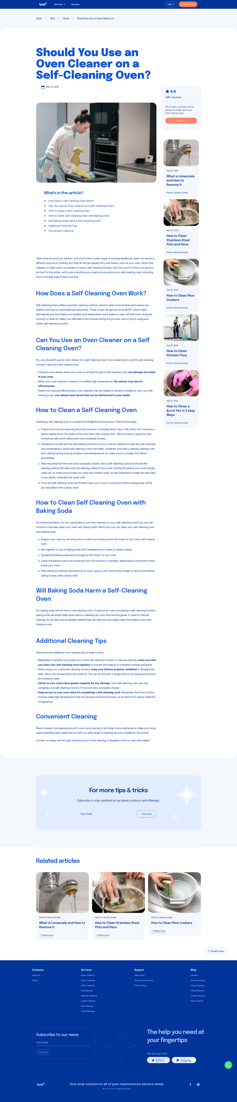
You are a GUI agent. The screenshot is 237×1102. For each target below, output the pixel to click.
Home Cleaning (88, 975)
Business (75, 4)
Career (35, 980)
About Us (36, 975)
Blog (52, 18)
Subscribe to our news (57, 1035)
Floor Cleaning (197, 1001)
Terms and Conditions (143, 980)
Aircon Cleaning (88, 980)
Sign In (171, 4)
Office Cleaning (88, 985)
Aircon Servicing (198, 980)
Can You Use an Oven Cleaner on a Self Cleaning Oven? (81, 205)
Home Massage (88, 1011)
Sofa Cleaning (87, 1006)
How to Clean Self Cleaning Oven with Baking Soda (79, 215)
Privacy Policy (140, 985)
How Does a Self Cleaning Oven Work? (71, 200)
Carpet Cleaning (88, 1001)
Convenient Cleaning (61, 230)
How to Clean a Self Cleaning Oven (69, 210)
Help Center (139, 975)
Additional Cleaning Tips (63, 225)
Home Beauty (87, 990)
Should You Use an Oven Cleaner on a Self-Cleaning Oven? (96, 18)
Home (39, 18)
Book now (181, 121)
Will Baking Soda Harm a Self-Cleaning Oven (75, 220)
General (194, 975)
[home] (43, 4)
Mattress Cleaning (89, 995)
